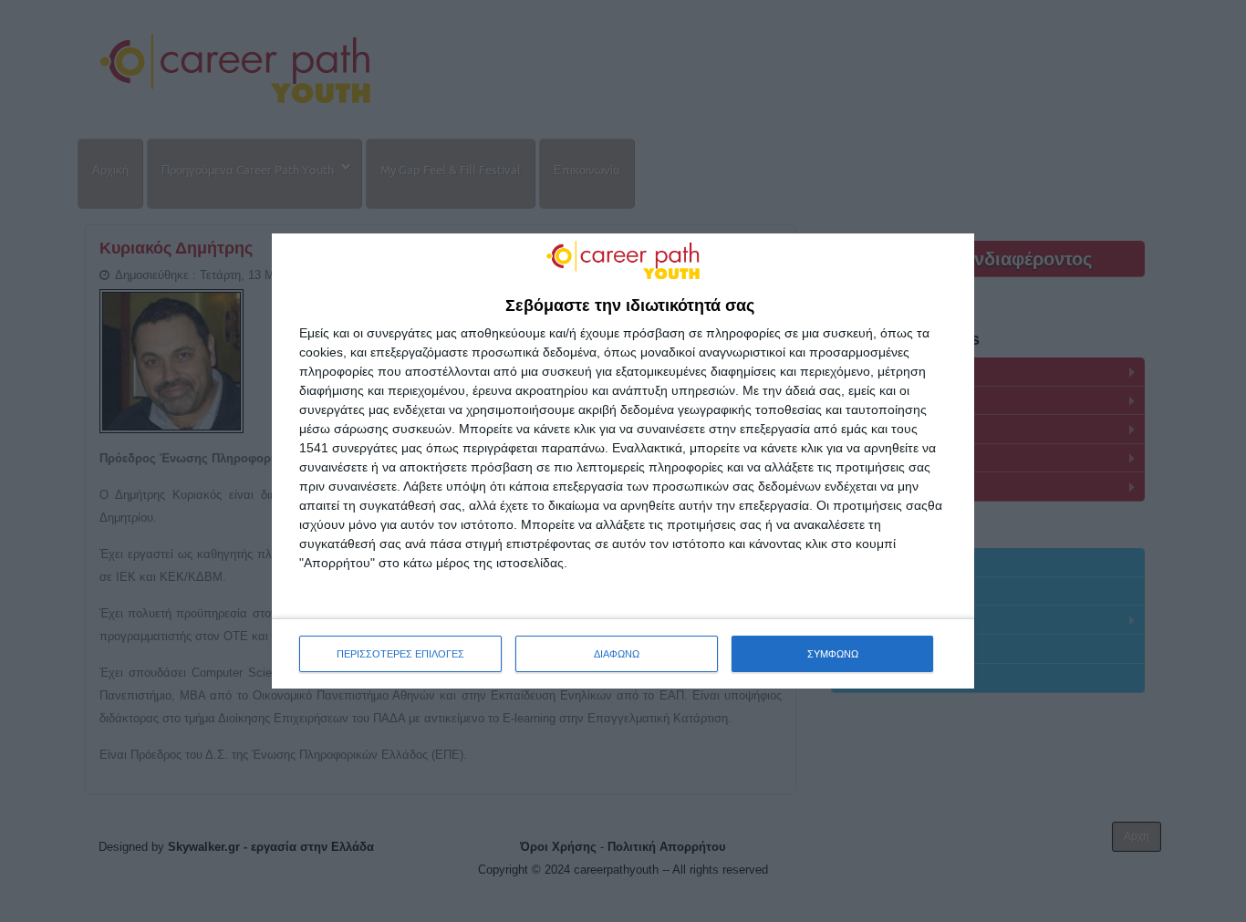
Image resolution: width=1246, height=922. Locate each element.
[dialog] (623, 461)
